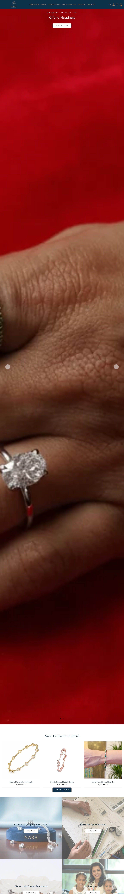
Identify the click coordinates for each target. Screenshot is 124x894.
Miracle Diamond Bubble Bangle (62, 782)
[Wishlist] (117, 5)
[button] (60, 718)
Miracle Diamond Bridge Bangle (21, 782)
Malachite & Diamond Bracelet (103, 782)
